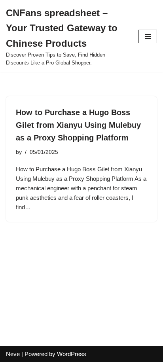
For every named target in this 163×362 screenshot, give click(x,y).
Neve (13, 354)
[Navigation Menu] (147, 36)
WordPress (71, 354)
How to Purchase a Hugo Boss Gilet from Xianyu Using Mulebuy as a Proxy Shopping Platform (78, 125)
